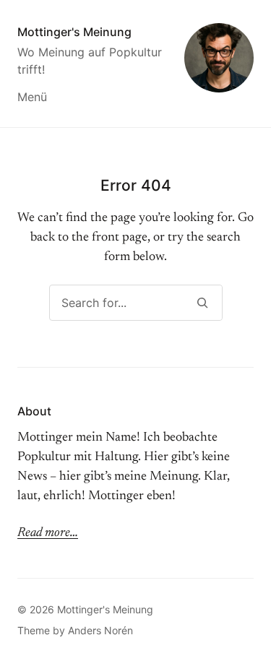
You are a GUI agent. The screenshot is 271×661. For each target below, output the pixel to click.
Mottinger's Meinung (74, 32)
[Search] (203, 302)
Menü (32, 97)
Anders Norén (100, 630)
